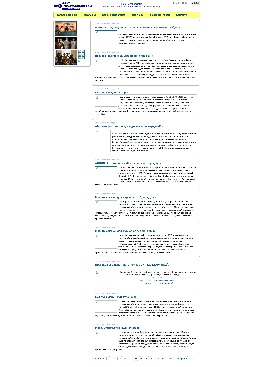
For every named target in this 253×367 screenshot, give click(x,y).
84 (163, 358)
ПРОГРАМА (158, 277)
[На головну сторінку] (72, 10)
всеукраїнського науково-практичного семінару (157, 280)
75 (114, 358)
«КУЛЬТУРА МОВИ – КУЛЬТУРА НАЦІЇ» (157, 283)
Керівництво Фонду (113, 14)
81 (147, 358)
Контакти (181, 14)
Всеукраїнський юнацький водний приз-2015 (124, 56)
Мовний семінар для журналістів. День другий (125, 197)
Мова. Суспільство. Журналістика (117, 328)
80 (141, 358)
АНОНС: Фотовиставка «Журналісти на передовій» (128, 163)
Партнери (137, 14)
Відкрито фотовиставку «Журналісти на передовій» (129, 126)
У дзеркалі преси (160, 14)
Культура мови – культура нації (115, 297)
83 (158, 358)
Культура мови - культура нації (173, 346)
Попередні (181, 358)
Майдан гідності (132, 142)
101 (170, 358)
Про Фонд (90, 14)
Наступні (99, 358)
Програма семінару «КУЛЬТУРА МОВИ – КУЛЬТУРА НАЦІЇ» (132, 265)
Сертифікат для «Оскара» (112, 92)
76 (120, 358)
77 (125, 358)
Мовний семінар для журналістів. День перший (126, 231)
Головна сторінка (67, 14)
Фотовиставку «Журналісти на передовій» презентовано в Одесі (137, 27)
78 (130, 358)
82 (152, 358)
